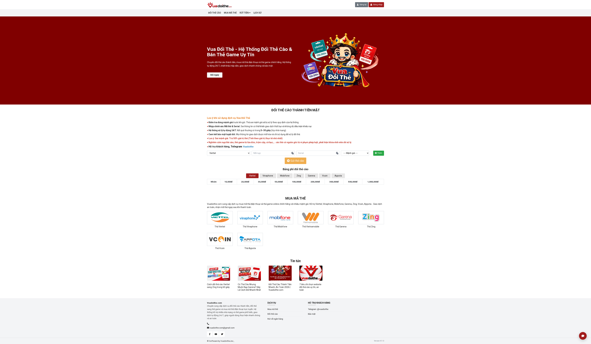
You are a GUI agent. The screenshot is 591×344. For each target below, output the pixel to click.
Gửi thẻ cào (297, 160)
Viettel (252, 175)
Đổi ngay (214, 75)
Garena (311, 175)
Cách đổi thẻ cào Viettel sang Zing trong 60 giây (218, 285)
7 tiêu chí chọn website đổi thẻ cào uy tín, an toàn (310, 287)
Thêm (379, 153)
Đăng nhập (377, 5)
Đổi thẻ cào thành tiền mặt (295, 110)
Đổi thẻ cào (214, 13)
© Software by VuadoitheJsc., (220, 341)
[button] (5, 60)
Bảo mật (312, 314)
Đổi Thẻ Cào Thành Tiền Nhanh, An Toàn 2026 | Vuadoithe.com (280, 287)
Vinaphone (268, 175)
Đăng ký (362, 5)
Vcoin (325, 175)
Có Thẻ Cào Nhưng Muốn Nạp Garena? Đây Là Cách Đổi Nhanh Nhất (249, 287)
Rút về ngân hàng (275, 319)
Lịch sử (257, 13)
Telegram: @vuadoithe (318, 309)
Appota (338, 175)
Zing (299, 175)
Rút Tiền (244, 13)
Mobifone (284, 175)
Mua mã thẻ (230, 13)
